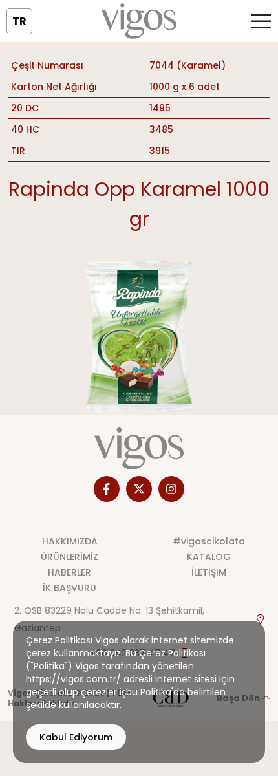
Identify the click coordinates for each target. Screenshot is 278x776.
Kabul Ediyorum (75, 737)
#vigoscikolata (209, 541)
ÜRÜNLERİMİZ (69, 556)
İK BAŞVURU (69, 587)
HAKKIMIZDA (70, 541)
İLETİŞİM (208, 572)
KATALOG (209, 556)
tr (19, 21)
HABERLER (69, 572)
